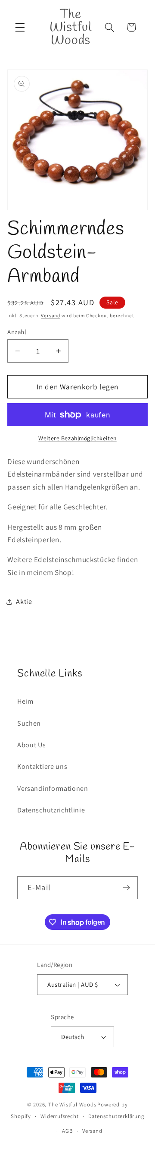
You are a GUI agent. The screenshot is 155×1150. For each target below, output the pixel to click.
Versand (50, 315)
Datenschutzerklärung (116, 1116)
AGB (67, 1130)
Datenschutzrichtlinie (51, 810)
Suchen (29, 723)
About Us (31, 744)
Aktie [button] (24, 601)
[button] (20, 27)
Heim (25, 701)
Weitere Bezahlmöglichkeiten (77, 438)
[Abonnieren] (126, 888)
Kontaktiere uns (42, 766)
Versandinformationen (52, 788)
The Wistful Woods (72, 1104)
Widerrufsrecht (59, 1116)
